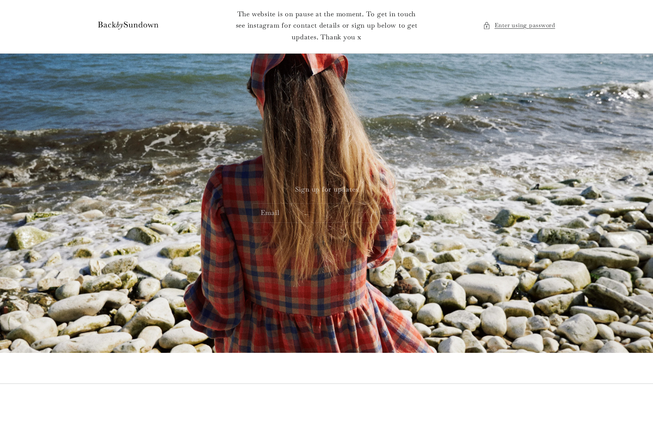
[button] (519, 25)
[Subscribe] (392, 213)
